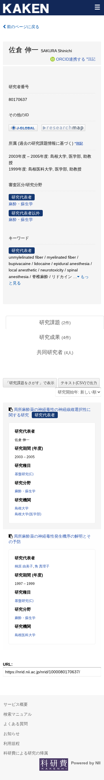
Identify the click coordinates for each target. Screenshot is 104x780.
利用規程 (11, 743)
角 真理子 (42, 566)
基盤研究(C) (24, 474)
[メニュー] (97, 7)
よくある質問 (15, 723)
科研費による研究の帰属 (25, 753)
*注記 (90, 59)
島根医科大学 (25, 635)
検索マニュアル (17, 714)
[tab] (55, 323)
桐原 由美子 (24, 566)
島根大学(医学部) (28, 514)
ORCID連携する (70, 59)
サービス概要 (15, 704)
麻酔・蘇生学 (21, 204)
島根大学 (22, 508)
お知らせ (11, 733)
